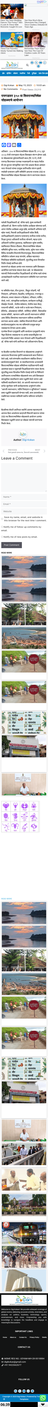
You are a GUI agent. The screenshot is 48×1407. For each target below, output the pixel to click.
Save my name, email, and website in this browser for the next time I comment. (25, 519)
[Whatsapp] (44, 62)
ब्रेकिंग (9, 73)
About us (13, 1337)
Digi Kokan (28, 439)
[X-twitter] (36, 62)
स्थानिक (22, 73)
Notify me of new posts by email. (21, 537)
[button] (27, 65)
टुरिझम (34, 73)
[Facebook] (32, 62)
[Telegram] (38, 66)
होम (3, 73)
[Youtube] (40, 62)
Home (5, 1337)
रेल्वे (28, 73)
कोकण (15, 73)
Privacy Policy (34, 1337)
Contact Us (23, 1337)
